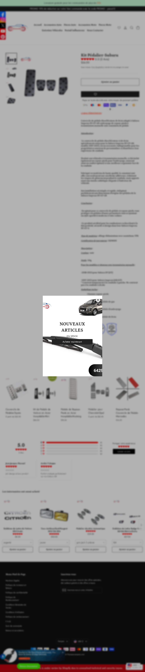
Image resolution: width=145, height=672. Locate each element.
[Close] (98, 300)
